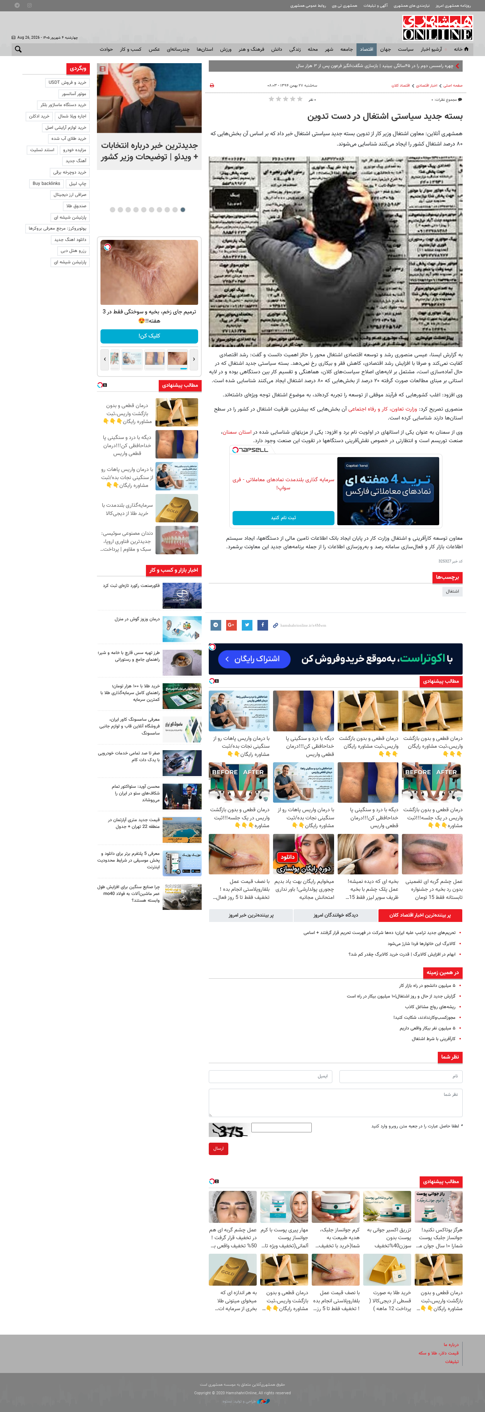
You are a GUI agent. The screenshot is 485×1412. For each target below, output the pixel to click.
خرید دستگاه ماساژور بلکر (63, 105)
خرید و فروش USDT (67, 82)
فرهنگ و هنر (251, 50)
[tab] (420, 915)
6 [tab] (143, 210)
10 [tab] (112, 210)
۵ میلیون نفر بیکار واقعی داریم (428, 1028)
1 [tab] (182, 210)
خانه (458, 50)
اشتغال (452, 591)
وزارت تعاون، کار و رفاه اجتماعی (382, 409)
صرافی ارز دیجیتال (70, 194)
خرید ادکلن (39, 116)
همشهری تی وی (344, 6)
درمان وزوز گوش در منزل (137, 619)
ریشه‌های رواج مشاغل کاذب (430, 1007)
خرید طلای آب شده (68, 138)
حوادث (106, 50)
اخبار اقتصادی (426, 86)
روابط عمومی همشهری (308, 6)
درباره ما (451, 1344)
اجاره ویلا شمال (72, 116)
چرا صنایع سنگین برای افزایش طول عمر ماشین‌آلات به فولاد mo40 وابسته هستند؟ (128, 894)
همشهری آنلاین (434, 27)
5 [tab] (151, 210)
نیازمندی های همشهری (412, 6)
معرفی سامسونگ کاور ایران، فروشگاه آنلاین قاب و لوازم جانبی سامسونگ (129, 726)
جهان (385, 50)
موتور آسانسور (74, 94)
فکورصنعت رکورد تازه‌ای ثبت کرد (131, 585)
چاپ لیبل (77, 183)
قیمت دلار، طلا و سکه (439, 1353)
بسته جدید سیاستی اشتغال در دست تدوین (385, 117)
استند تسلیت (42, 150)
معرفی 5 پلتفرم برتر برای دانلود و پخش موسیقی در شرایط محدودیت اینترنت (128, 860)
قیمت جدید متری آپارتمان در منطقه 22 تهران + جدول (134, 823)
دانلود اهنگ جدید (70, 239)
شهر (329, 50)
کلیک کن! (149, 336)
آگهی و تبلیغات (376, 6)
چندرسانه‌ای (178, 50)
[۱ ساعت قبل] (182, 596)
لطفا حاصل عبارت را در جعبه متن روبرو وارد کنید (417, 1126)
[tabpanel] (149, 116)
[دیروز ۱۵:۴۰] (182, 663)
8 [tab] (128, 210)
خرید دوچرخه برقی (69, 172)
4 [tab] (159, 210)
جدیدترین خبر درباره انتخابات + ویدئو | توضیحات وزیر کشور (149, 151)
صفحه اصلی (453, 86)
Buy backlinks (46, 183)
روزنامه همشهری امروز (453, 6)
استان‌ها (205, 50)
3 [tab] (167, 210)
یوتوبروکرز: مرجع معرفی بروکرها (57, 228)
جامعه (346, 50)
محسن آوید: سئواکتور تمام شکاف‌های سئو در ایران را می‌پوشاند (136, 793)
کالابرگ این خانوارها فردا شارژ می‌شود (422, 943)
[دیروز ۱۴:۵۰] (182, 696)
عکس (154, 50)
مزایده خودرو (74, 150)
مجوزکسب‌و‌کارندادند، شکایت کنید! (424, 1017)
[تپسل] (235, 450)
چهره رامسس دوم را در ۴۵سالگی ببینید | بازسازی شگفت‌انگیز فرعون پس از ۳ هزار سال (374, 66)
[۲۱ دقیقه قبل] (149, 98)
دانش (276, 50)
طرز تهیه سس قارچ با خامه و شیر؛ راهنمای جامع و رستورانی (129, 656)
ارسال (218, 1148)
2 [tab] (175, 210)
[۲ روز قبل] (182, 796)
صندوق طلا (76, 206)
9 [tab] (120, 210)
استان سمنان (237, 432)
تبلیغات (452, 1362)
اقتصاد (366, 50)
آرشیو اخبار (431, 50)
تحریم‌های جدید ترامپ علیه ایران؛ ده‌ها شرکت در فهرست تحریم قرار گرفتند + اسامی (380, 932)
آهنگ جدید (76, 161)
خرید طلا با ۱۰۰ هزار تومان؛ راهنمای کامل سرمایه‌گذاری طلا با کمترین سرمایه (130, 693)
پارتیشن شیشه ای (70, 217)
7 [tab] (136, 210)
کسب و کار (131, 50)
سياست (406, 50)
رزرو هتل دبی (73, 250)
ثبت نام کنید (283, 518)
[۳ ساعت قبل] (182, 629)
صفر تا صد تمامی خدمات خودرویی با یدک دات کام (129, 757)
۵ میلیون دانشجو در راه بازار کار (427, 985)
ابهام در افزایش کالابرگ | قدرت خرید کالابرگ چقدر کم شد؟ (402, 954)
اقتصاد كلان (401, 86)
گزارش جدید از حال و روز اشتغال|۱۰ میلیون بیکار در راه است (401, 996)
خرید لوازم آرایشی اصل (65, 127)
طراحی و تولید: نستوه (240, 1402)
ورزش (225, 50)
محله (313, 50)
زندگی (295, 50)
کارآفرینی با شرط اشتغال (434, 1039)
